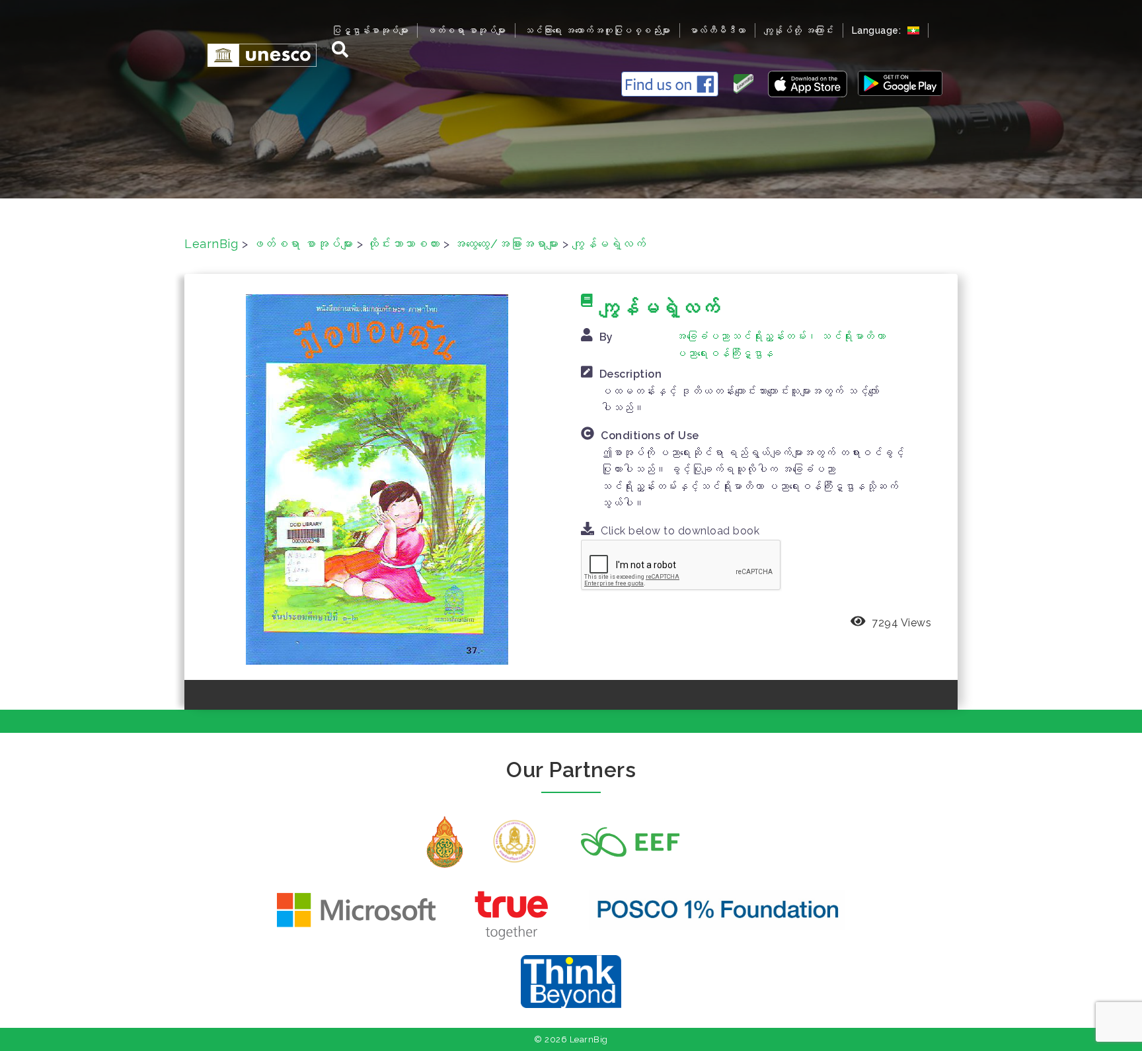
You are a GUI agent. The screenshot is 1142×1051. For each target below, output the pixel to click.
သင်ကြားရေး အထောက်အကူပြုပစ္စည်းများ (597, 30)
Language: (878, 30)
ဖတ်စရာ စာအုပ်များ (466, 30)
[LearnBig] (255, 54)
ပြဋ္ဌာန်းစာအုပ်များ (370, 30)
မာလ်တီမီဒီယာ (717, 30)
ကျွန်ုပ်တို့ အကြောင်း (799, 30)
